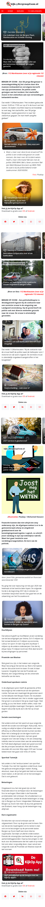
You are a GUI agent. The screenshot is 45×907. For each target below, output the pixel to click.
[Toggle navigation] (2, 11)
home (10, 11)
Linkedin (22, 222)
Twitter (14, 222)
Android (31, 211)
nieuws (20, 11)
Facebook (5, 222)
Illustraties (13, 517)
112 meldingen (35, 11)
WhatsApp (31, 222)
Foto (34, 174)
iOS (23, 211)
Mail (39, 222)
